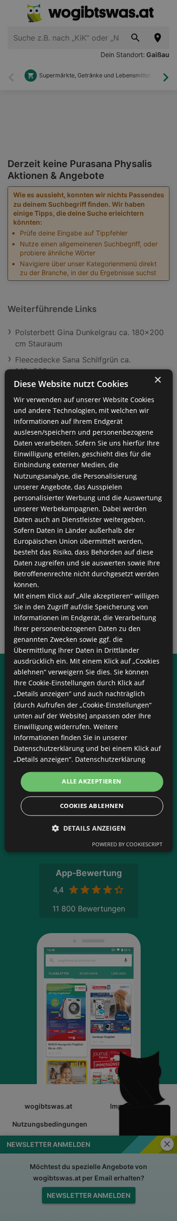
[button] (89, 828)
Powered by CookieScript (127, 844)
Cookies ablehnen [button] (92, 805)
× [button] (157, 380)
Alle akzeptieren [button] (91, 781)
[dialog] (88, 610)
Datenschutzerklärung (110, 759)
